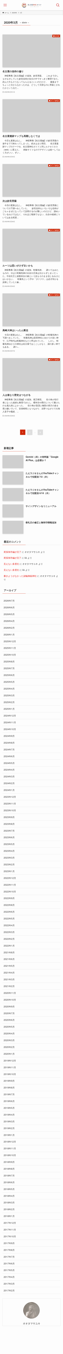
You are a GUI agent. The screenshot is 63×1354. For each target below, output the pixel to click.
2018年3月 (9, 1202)
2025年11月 (10, 647)
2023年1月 (9, 871)
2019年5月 (9, 1107)
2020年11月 (10, 992)
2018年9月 (9, 1161)
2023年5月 (9, 844)
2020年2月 (9, 1047)
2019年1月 (9, 1134)
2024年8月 (9, 742)
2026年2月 (9, 627)
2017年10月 (10, 1236)
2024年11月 (10, 722)
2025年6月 (9, 675)
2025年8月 (9, 661)
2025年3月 (9, 695)
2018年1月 (9, 1216)
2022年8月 (9, 904)
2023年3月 (9, 857)
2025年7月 (9, 668)
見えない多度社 (11, 563)
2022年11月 (10, 884)
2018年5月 (9, 1189)
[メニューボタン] (5, 5)
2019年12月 (10, 1060)
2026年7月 (9, 600)
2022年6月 (9, 911)
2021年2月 (9, 986)
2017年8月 (9, 1249)
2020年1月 (9, 1053)
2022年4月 (9, 925)
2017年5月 (9, 1270)
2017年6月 (9, 1263)
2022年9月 (9, 898)
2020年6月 (9, 1019)
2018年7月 (9, 1175)
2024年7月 (9, 749)
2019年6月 (9, 1101)
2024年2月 (9, 783)
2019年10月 (10, 1074)
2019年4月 (9, 1114)
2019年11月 (10, 1067)
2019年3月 (9, 1121)
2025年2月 (9, 702)
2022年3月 (9, 932)
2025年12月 (10, 641)
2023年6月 (9, 837)
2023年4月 (9, 850)
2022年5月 (9, 918)
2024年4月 (9, 769)
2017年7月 (9, 1256)
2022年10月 (10, 891)
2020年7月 (9, 1013)
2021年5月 (9, 965)
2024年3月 (9, 776)
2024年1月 (9, 790)
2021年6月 (9, 959)
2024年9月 (9, 735)
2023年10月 (10, 810)
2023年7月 (9, 830)
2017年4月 (9, 1276)
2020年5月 (9, 1026)
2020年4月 (9, 1033)
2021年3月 (9, 979)
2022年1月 (9, 945)
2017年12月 (10, 1222)
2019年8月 (9, 1087)
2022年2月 (9, 938)
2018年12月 (10, 1141)
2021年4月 (9, 972)
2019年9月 (9, 1080)
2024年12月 (10, 715)
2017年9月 (9, 1243)
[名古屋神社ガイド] (31, 5)
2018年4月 (9, 1195)
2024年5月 (9, 763)
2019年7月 (9, 1094)
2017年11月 (10, 1229)
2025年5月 (9, 681)
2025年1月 (9, 708)
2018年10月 (10, 1155)
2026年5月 (9, 614)
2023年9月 (9, 817)
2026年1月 (9, 634)
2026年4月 (9, 620)
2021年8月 (9, 952)
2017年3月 (9, 1283)
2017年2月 (9, 1290)
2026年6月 (9, 607)
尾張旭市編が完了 (12, 551)
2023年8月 (9, 823)
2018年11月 (10, 1148)
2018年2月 (9, 1209)
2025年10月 (10, 654)
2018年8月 (9, 1168)
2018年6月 (9, 1182)
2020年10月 (10, 999)
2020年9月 (9, 1006)
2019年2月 (9, 1128)
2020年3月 (9, 1040)
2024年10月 (10, 729)
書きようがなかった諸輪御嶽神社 (20, 575)
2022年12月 (10, 877)
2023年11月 (10, 803)
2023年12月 (10, 796)
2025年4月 (9, 688)
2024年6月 (9, 756)
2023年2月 (9, 864)
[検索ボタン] (58, 5)
